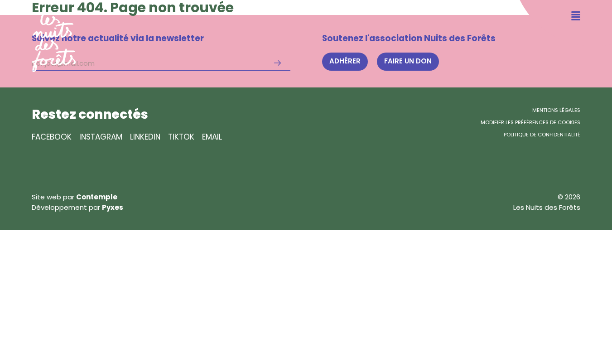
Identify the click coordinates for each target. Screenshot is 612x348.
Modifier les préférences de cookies (530, 122)
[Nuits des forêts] (38, 36)
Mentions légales (556, 110)
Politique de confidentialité (542, 134)
